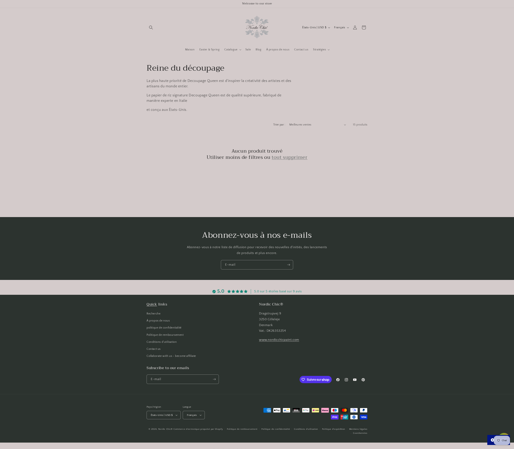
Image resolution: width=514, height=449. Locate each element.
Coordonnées (360, 433)
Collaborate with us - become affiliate (171, 356)
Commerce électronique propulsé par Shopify (198, 429)
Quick (152, 304)
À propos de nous (158, 320)
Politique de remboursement (165, 335)
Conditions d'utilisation (162, 342)
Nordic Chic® (165, 429)
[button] (151, 27)
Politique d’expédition (333, 429)
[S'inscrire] (288, 264)
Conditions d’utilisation (306, 429)
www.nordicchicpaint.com (279, 340)
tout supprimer (289, 157)
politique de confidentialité (164, 327)
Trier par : (279, 124)
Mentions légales (358, 429)
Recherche (153, 313)
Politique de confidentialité (275, 429)
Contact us (154, 349)
